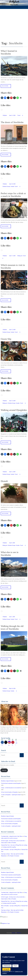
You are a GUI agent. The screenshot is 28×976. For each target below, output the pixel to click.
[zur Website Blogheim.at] (5, 918)
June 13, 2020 (12, 398)
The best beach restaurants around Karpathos (11, 777)
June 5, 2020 (12, 612)
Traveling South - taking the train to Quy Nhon (11, 830)
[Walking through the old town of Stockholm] (14, 636)
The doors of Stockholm (12, 122)
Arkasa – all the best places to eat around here (11, 782)
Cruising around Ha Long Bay (9, 841)
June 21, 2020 (12, 115)
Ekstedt (4, 477)
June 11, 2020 (12, 468)
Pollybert (5, 115)
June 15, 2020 (12, 327)
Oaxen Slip (6, 336)
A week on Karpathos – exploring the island (10, 789)
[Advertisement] (14, 23)
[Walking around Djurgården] (14, 419)
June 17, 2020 (12, 254)
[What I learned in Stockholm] (14, 66)
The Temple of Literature (13, 850)
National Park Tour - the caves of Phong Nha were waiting (14, 839)
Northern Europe (6, 185)
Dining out (19, 254)
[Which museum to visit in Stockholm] (14, 278)
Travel (18, 115)
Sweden (12, 185)
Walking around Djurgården (14, 407)
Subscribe (4, 764)
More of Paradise (12, 837)
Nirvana (13, 927)
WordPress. (19, 927)
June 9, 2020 (12, 539)
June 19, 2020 (12, 183)
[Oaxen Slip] (14, 349)
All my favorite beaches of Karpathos (9, 786)
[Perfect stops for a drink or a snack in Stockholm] (14, 207)
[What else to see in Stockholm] (14, 563)
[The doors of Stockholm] (14, 134)
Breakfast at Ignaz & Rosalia (7, 775)
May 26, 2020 (12, 683)
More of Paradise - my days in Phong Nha (10, 843)
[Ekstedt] (14, 489)
